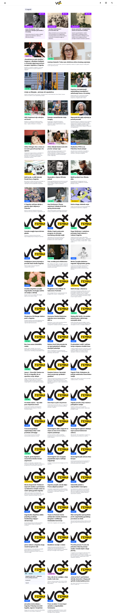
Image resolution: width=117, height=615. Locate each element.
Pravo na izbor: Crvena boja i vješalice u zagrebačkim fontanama (57, 606)
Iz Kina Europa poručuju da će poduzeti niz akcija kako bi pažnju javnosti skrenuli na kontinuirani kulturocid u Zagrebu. (80, 462)
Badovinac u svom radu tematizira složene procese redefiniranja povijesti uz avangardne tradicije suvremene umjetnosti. (58, 323)
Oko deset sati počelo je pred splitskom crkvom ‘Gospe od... (80, 583)
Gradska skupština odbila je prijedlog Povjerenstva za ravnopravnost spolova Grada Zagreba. (57, 436)
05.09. (88, 13)
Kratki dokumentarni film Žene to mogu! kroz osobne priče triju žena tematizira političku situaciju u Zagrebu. (58, 406)
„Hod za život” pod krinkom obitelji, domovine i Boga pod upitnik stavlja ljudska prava (80, 579)
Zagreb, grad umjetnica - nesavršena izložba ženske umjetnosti (33, 459)
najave (31, 573)
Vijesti (73, 143)
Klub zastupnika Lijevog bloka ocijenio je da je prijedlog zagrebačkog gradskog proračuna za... (81, 522)
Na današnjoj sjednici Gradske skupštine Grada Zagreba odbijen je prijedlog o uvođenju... (33, 524)
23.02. (42, 13)
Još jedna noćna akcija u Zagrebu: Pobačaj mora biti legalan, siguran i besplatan (33, 606)
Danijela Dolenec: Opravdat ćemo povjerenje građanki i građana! (57, 374)
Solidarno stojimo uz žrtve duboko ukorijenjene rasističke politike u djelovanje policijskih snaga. (80, 408)
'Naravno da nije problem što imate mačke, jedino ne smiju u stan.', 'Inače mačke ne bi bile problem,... (57, 582)
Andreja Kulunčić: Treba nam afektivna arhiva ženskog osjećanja (69, 62)
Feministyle (28, 56)
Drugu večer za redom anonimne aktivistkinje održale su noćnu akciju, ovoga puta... (34, 610)
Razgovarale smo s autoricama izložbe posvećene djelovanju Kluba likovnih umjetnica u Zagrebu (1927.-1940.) (79, 96)
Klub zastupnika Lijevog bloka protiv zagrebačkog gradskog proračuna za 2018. (80, 517)
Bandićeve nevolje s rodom (56, 545)
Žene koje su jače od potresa (57, 402)
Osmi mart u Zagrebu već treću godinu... (57, 523)
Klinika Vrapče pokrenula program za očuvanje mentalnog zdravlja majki (56, 233)
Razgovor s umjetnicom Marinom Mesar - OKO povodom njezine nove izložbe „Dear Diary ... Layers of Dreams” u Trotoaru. (33, 122)
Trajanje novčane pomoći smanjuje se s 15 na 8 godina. (58, 463)
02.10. (65, 13)
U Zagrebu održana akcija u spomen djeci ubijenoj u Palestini (33, 206)
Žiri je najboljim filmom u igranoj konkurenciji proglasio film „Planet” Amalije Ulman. (57, 293)
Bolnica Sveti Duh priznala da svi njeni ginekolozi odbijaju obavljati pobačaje (57, 346)
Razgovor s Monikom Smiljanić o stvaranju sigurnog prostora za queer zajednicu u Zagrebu (33, 68)
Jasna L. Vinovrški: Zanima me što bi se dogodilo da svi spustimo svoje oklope (34, 374)
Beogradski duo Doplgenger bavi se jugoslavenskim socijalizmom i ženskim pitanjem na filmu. (79, 182)
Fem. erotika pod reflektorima (57, 261)
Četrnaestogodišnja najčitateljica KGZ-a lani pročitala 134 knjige (32, 430)
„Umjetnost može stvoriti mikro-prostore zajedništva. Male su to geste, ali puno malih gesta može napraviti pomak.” (68, 65)
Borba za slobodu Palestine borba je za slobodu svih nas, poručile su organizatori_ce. (34, 211)
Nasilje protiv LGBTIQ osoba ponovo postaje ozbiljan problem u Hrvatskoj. (80, 379)
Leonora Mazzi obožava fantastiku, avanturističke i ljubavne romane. (32, 435)
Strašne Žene (28, 26)
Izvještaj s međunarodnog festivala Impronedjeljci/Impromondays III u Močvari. (33, 236)
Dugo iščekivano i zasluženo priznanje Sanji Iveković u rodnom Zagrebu (80, 233)
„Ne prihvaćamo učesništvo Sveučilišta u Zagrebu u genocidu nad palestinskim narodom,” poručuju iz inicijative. (80, 152)
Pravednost (75, 114)
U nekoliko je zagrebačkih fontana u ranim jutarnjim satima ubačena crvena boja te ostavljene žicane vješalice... (57, 611)
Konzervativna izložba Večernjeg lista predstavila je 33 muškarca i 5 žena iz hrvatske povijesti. (32, 408)
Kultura (51, 58)
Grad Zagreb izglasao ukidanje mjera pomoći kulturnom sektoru (81, 430)
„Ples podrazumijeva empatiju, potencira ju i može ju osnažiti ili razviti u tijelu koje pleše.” (57, 211)
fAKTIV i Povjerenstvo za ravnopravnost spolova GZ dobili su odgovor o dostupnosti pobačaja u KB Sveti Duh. (57, 351)
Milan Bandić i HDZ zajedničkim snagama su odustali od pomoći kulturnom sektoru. (80, 435)
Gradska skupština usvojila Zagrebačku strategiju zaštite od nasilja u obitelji (34, 291)
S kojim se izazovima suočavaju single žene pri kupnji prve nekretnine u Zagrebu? (80, 207)
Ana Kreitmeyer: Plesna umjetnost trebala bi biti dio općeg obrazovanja (57, 206)
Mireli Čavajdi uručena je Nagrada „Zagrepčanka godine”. (31, 266)
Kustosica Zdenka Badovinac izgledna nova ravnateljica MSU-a (57, 318)
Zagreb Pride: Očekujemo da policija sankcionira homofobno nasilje (81, 374)
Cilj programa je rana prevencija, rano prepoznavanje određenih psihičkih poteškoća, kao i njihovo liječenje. (56, 238)
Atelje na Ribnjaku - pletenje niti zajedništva (39, 92)
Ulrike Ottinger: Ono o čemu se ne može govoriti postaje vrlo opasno (34, 149)
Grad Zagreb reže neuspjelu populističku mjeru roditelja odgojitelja (57, 459)
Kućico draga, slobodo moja (80, 204)
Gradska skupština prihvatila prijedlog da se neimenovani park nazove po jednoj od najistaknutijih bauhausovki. (34, 321)
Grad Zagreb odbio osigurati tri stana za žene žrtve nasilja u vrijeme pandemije (58, 430)
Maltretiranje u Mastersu (79, 289)
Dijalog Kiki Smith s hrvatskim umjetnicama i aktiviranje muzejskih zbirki (80, 318)
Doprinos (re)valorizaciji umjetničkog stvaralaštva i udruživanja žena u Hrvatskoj (80, 91)
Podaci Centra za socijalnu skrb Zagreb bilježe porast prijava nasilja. (33, 295)
